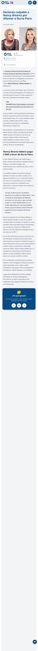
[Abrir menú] (30, 3)
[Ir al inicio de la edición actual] (5, 2)
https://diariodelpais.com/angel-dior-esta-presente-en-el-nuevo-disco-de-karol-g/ (20, 106)
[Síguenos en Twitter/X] (14, 53)
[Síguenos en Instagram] (17, 53)
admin (12, 24)
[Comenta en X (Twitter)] (19, 305)
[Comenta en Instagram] (24, 305)
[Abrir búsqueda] (35, 3)
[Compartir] (35, 642)
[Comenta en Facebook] (14, 305)
